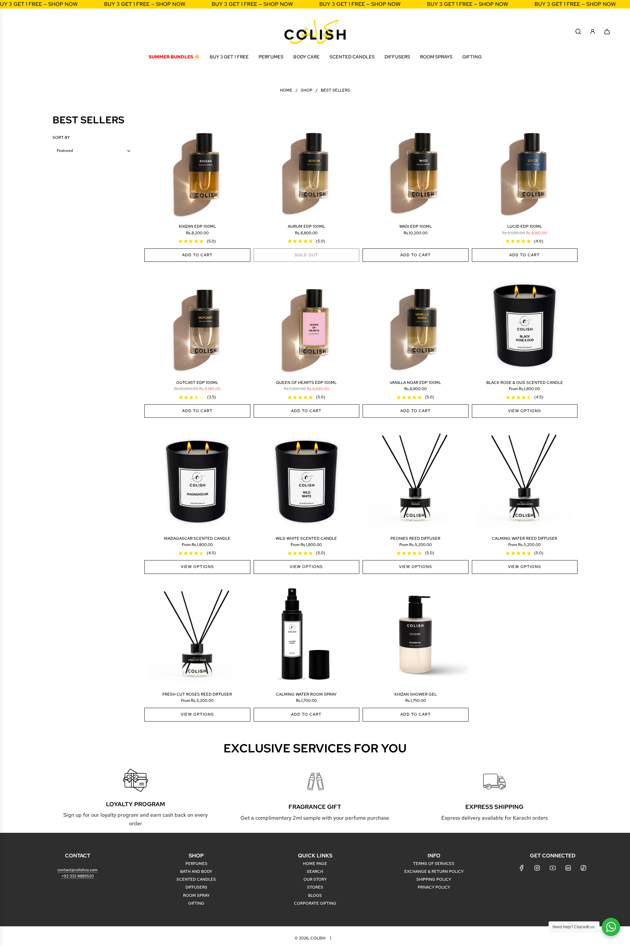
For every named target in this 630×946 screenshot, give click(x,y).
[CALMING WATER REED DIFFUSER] (525, 479)
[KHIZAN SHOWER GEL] (416, 635)
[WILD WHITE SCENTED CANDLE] (307, 479)
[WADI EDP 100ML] (416, 167)
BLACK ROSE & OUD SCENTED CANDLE (524, 382)
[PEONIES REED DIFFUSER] (416, 479)
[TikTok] (583, 868)
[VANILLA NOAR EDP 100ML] (416, 323)
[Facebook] (521, 868)
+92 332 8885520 (77, 876)
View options (524, 410)
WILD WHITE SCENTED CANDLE (306, 538)
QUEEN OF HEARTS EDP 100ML (306, 382)
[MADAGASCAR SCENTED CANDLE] (197, 479)
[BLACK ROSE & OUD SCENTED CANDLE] (525, 323)
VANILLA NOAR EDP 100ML (415, 382)
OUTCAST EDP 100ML (197, 382)
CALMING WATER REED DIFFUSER (524, 538)
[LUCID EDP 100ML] (525, 167)
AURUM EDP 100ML (306, 226)
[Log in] (592, 31)
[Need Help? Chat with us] (611, 927)
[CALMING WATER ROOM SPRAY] (307, 635)
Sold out (306, 255)
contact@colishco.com (77, 869)
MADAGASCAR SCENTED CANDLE (197, 538)
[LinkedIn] (568, 868)
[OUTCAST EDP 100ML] (197, 323)
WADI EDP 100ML (415, 226)
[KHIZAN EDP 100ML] (197, 167)
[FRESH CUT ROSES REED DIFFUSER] (197, 635)
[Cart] (607, 31)
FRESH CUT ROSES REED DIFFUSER (197, 694)
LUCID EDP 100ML (524, 226)
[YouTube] (552, 868)
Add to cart (197, 255)
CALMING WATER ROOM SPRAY (306, 694)
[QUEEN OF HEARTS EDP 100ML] (307, 323)
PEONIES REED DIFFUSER (415, 538)
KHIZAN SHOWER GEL (415, 694)
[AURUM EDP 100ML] (307, 167)
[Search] (578, 31)
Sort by (61, 137)
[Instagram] (537, 868)
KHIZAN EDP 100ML (197, 226)
